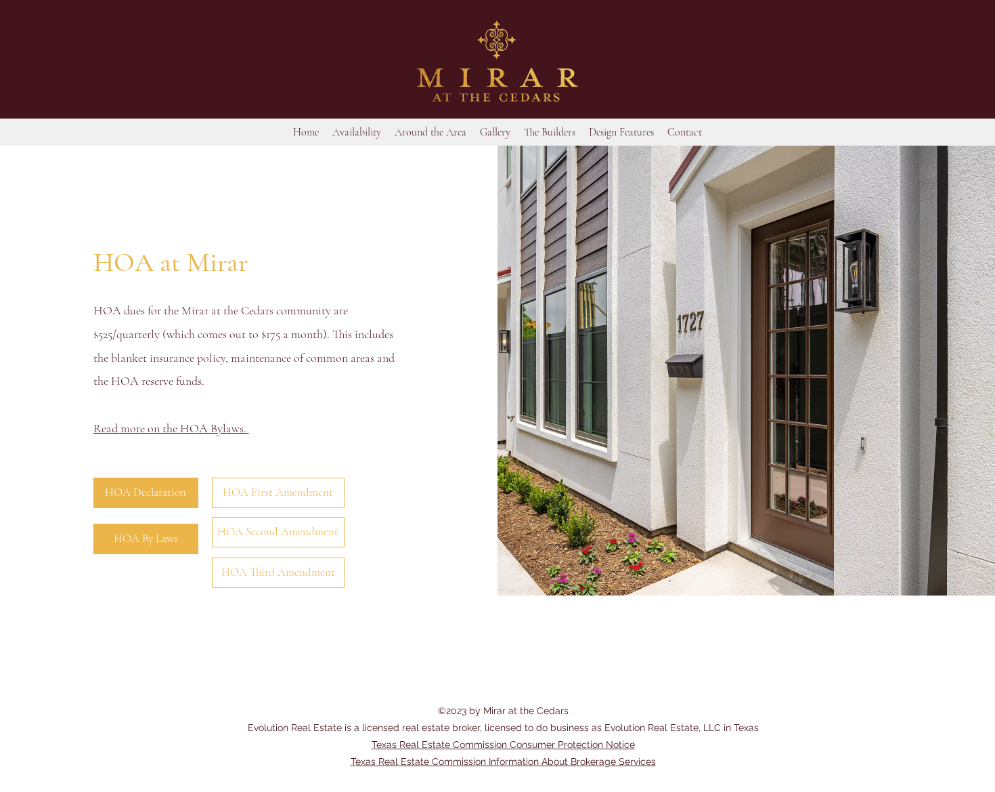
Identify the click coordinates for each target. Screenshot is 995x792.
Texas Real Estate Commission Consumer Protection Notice (503, 744)
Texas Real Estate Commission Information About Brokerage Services (503, 761)
